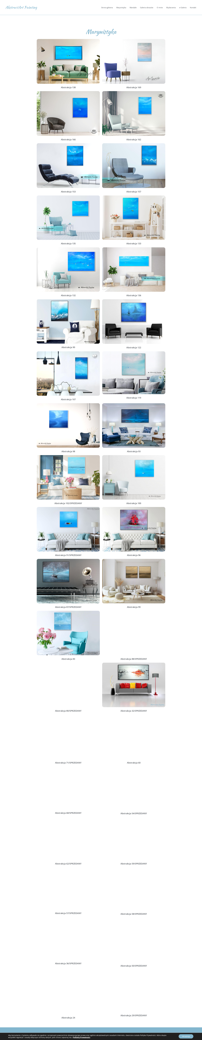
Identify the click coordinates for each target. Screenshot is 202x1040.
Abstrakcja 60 (134, 762)
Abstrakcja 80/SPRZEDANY (68, 710)
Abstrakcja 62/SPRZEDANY (68, 863)
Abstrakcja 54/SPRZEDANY (134, 813)
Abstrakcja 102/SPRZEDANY (68, 503)
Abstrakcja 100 (133, 503)
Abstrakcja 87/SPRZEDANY (68, 607)
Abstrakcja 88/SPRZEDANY (134, 658)
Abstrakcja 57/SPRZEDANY (68, 913)
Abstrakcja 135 (68, 243)
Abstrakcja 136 (133, 295)
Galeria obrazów (146, 7)
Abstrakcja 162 (133, 139)
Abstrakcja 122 (133, 347)
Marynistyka (121, 7)
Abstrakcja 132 (68, 295)
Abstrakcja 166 (68, 139)
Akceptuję (186, 1036)
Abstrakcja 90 (68, 347)
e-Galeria (182, 7)
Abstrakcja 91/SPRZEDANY (68, 555)
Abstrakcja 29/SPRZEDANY (134, 1015)
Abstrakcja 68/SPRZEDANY (68, 813)
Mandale (133, 7)
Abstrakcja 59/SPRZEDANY (134, 863)
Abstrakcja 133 (133, 243)
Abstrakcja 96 (134, 555)
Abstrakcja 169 (133, 87)
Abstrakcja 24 (68, 1017)
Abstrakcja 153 (68, 191)
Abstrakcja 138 (68, 87)
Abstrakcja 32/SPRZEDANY (134, 710)
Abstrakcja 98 (68, 451)
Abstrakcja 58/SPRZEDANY (134, 913)
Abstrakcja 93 (134, 451)
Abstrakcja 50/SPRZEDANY (134, 965)
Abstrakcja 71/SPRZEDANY (68, 762)
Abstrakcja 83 (68, 658)
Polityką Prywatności (81, 1037)
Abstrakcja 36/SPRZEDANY (68, 963)
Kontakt (193, 7)
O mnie (160, 7)
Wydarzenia (171, 7)
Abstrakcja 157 (133, 191)
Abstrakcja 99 (134, 607)
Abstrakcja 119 (133, 397)
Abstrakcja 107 (68, 399)
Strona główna (107, 7)
